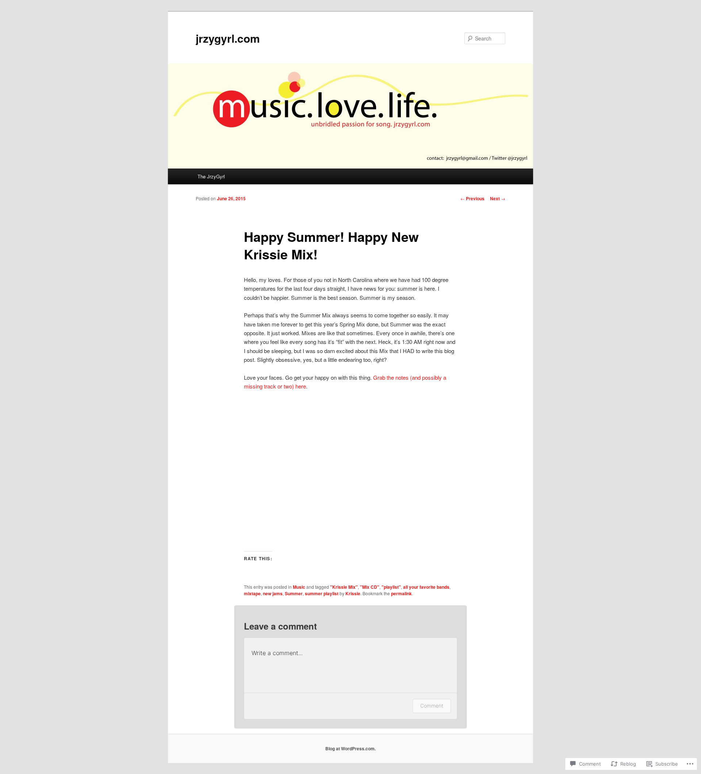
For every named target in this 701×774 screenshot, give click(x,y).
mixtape (252, 593)
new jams (273, 593)
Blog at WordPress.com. (350, 748)
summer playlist (321, 593)
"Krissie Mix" (344, 587)
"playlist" (391, 587)
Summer (294, 593)
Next (497, 198)
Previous (472, 198)
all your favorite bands (426, 587)
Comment (431, 706)
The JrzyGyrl (211, 176)
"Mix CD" (369, 587)
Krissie (352, 593)
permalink (401, 593)
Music (299, 587)
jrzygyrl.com (228, 38)
